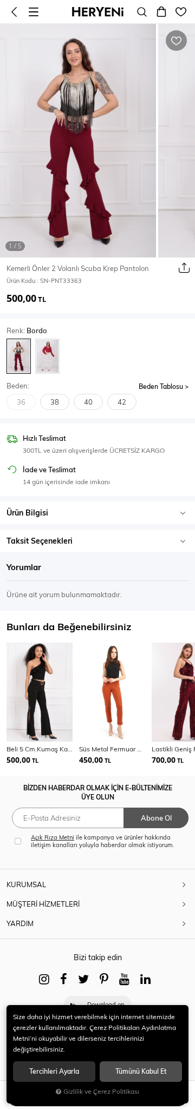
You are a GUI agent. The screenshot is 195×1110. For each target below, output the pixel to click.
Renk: (26, 331)
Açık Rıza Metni (52, 837)
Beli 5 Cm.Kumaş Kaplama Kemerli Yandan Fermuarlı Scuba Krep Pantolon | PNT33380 (39, 749)
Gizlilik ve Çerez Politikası (101, 1091)
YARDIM (20, 923)
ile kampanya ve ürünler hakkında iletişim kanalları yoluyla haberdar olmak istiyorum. (102, 841)
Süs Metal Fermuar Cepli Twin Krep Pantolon (112, 749)
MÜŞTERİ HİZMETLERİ (43, 904)
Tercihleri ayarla (54, 1071)
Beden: (17, 386)
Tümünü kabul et (140, 1071)
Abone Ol (156, 818)
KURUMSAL (26, 884)
